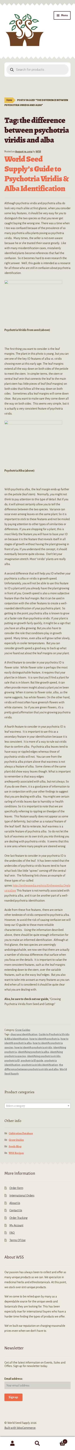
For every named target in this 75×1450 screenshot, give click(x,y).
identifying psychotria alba (33, 1052)
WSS (38, 151)
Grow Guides (22, 1030)
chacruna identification (24, 1034)
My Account (16, 1225)
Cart (58, 1440)
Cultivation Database (21, 1133)
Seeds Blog (15, 1146)
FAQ (12, 1232)
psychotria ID (12, 1060)
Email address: (13, 1378)
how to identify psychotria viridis (33, 1047)
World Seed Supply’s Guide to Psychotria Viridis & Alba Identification (36, 173)
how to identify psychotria (44, 1039)
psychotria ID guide (32, 1060)
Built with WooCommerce (20, 1427)
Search (37, 1443)
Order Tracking (18, 1217)
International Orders (21, 1195)
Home (9, 100)
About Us (14, 1203)
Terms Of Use (17, 1240)
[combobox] (37, 1105)
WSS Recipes (16, 1153)
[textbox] (38, 1106)
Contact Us (15, 1210)
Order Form (16, 1188)
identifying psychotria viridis (43, 1056)
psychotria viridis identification (40, 1065)
